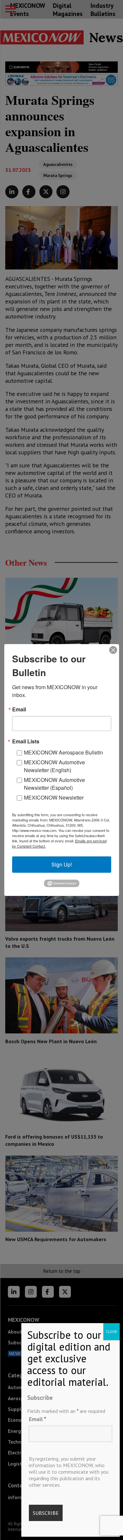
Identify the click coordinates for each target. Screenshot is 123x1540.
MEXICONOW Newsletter (54, 797)
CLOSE (111, 1331)
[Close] (113, 650)
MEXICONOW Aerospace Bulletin (63, 752)
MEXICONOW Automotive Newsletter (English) (54, 766)
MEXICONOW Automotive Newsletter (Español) (54, 783)
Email (37, 1419)
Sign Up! (61, 864)
